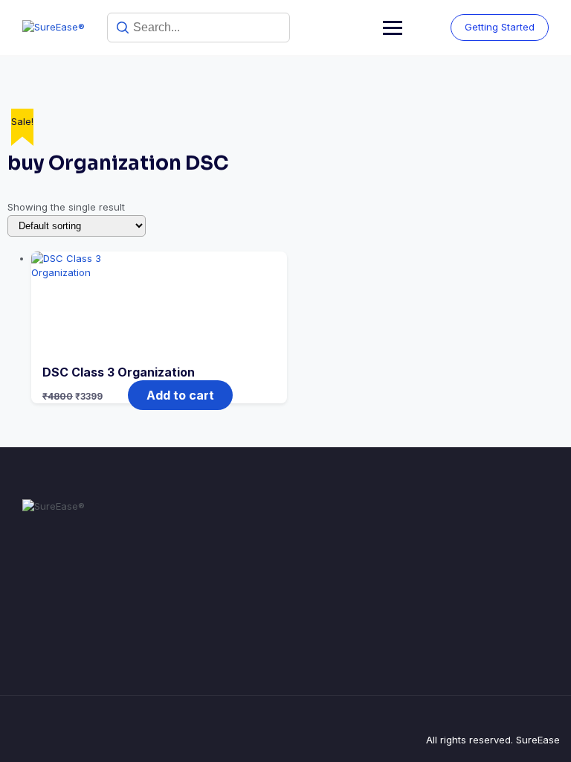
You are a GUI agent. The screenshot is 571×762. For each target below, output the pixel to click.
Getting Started (500, 27)
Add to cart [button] (180, 395)
